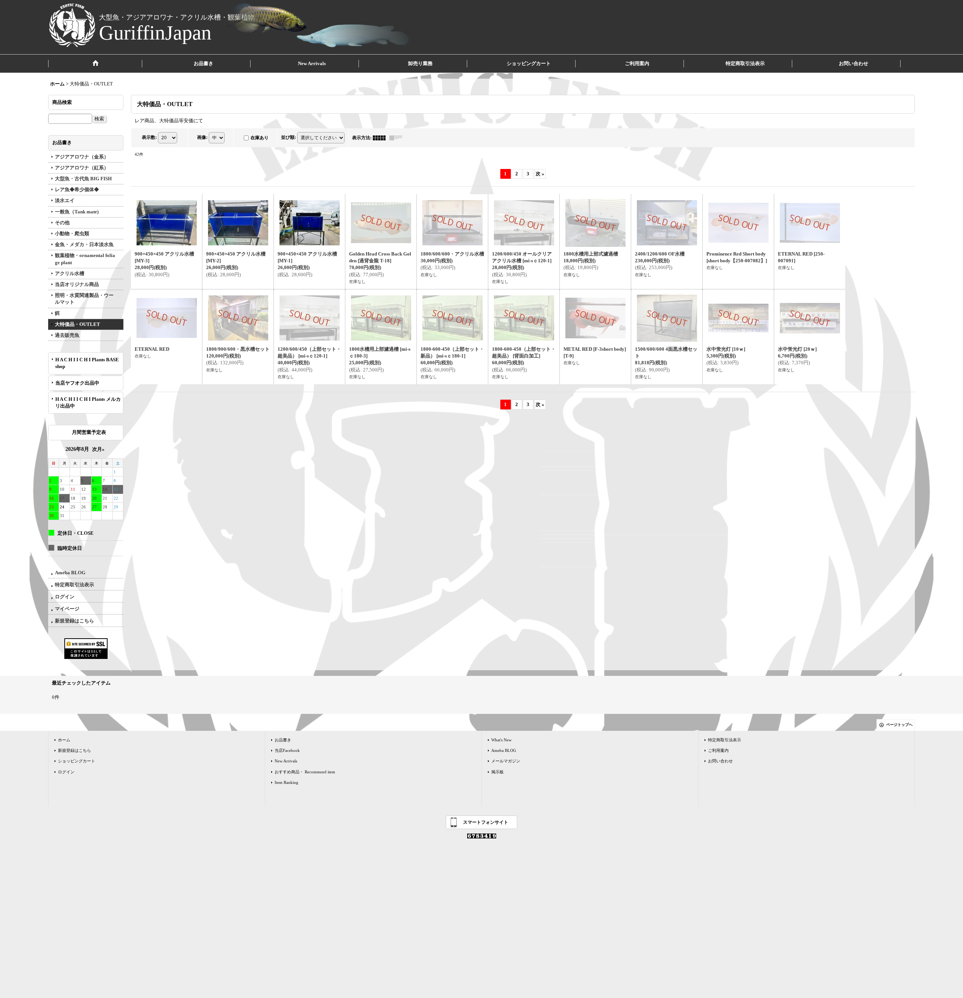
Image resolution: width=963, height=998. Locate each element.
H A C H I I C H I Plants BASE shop (87, 363)
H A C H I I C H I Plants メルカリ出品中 (88, 402)
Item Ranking (286, 782)
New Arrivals (286, 761)
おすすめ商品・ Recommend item (305, 772)
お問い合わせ (720, 761)
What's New (501, 740)
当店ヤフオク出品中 (79, 383)
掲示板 (497, 772)
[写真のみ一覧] (381, 137)
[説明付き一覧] (397, 137)
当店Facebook (287, 750)
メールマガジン (505, 761)
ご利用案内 (718, 750)
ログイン (64, 596)
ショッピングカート (76, 761)
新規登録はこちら (74, 621)
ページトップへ (899, 725)
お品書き (283, 740)
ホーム (64, 740)
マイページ (67, 609)
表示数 (149, 137)
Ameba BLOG (70, 572)
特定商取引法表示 (74, 584)
